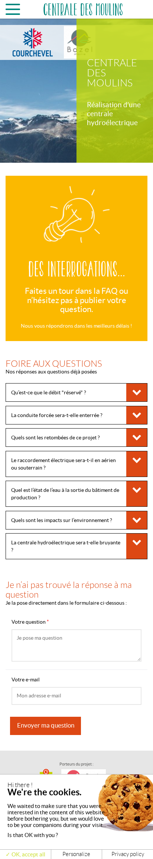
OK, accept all (27, 854)
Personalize (76, 854)
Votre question (30, 622)
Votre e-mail (26, 680)
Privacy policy (127, 854)
